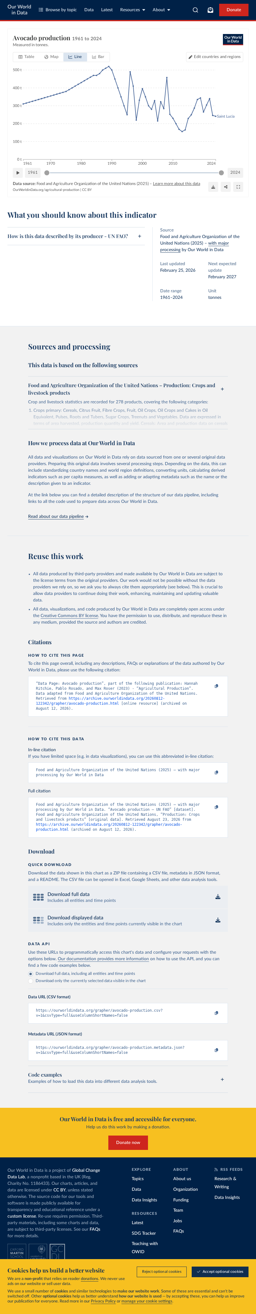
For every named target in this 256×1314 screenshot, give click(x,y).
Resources (130, 10)
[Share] (226, 187)
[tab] (26, 57)
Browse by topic (61, 10)
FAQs (95, 1229)
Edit (217, 57)
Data (89, 10)
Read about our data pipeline (56, 516)
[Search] (196, 10)
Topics (138, 1179)
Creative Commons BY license (69, 616)
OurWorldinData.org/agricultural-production (46, 190)
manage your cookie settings (146, 1301)
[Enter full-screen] (238, 187)
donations (89, 1279)
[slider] (47, 173)
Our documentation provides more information (103, 959)
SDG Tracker (144, 1233)
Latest (107, 10)
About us (182, 1179)
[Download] (213, 187)
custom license (21, 1216)
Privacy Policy (103, 1301)
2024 (235, 173)
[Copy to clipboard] (210, 686)
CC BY (87, 190)
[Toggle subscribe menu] (210, 10)
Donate (234, 10)
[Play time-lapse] (18, 173)
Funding (181, 1200)
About (159, 10)
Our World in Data (19, 9)
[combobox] (196, 10)
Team (178, 1210)
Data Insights (144, 1200)
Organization (185, 1189)
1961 (33, 173)
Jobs (177, 1221)
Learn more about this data (176, 184)
